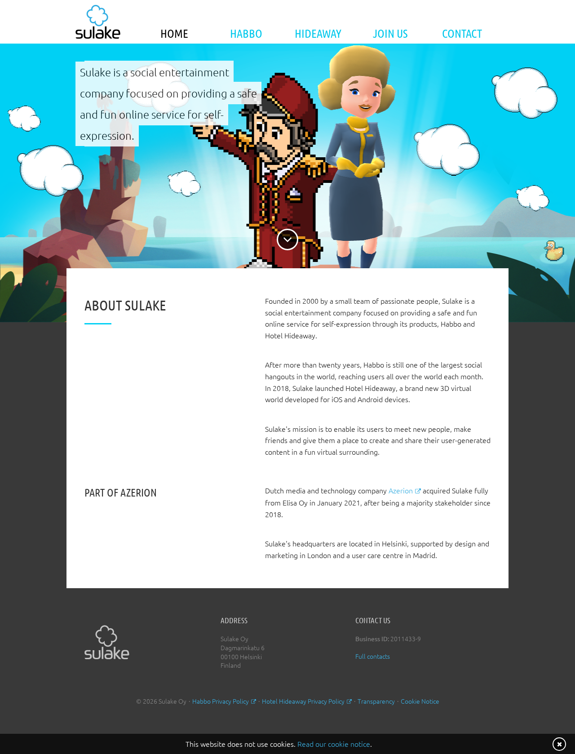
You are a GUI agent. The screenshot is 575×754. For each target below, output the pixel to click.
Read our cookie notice (333, 744)
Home (174, 33)
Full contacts (372, 656)
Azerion (401, 490)
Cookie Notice (420, 700)
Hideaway (318, 33)
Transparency (376, 700)
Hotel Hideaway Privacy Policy (303, 700)
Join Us (390, 33)
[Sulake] (97, 22)
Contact (462, 33)
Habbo (246, 33)
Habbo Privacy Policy (220, 700)
